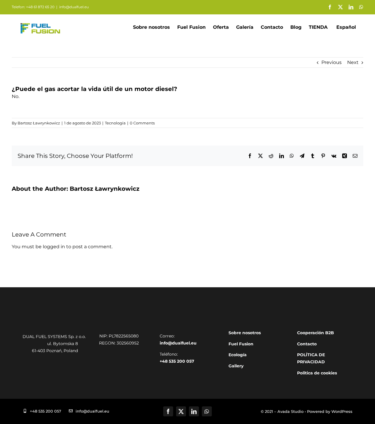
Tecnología (115, 123)
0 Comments (142, 123)
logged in (54, 246)
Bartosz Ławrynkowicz (39, 123)
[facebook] (168, 411)
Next (353, 62)
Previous (331, 62)
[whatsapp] (207, 411)
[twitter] (181, 411)
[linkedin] (194, 411)
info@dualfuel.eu (74, 7)
